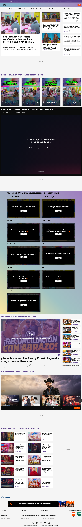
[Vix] (79, 5)
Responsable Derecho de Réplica (28, 513)
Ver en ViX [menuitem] (37, 4)
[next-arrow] (80, 92)
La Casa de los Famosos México (69, 21)
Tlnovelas (59, 1)
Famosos (5, 54)
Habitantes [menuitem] (25, 4)
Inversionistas (4, 515)
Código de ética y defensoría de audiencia (30, 515)
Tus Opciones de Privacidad (47, 518)
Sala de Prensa (4, 513)
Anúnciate (23, 510)
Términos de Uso (25, 518)
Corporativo (3, 510)
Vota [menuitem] (14, 4)
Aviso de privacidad (5, 518)
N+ (20, 1)
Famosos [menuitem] (19, 4)
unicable (35, 1)
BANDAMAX (54, 1)
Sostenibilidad (44, 510)
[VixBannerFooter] (41, 504)
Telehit (48, 1)
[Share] (59, 355)
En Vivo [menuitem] (32, 4)
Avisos (42, 513)
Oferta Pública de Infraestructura (48, 515)
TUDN (24, 1)
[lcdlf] (4, 5)
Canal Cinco (29, 1)
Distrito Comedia (42, 1)
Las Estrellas (15, 1)
